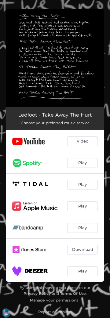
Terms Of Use (73, 293)
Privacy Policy (37, 293)
